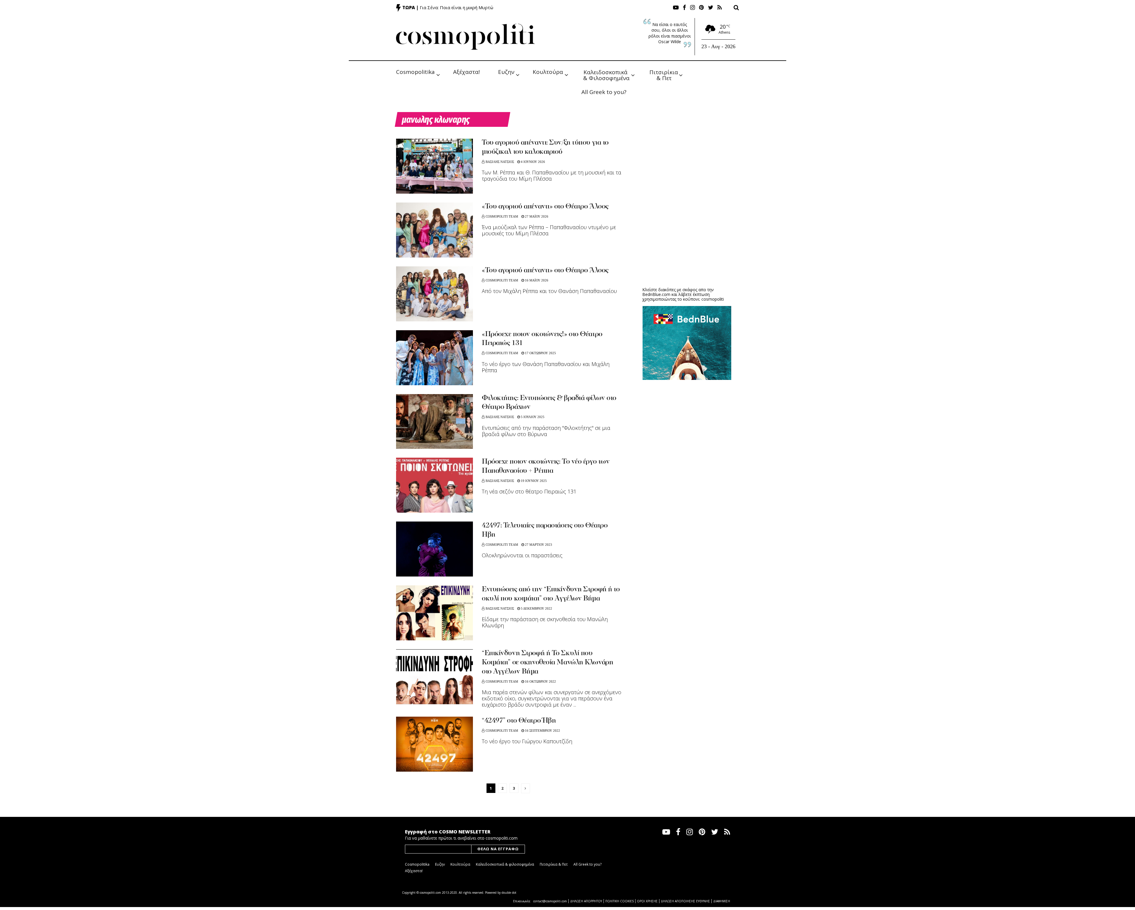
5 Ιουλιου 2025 (532, 417)
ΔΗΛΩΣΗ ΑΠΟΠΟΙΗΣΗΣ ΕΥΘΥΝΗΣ (685, 901)
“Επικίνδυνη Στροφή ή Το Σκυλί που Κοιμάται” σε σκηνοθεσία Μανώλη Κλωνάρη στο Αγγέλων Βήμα (547, 662)
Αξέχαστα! (466, 72)
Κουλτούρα (548, 72)
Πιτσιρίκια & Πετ (664, 74)
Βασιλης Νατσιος (500, 161)
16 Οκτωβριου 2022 (540, 681)
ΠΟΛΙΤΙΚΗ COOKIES (619, 901)
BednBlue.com (656, 294)
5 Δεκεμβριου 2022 (536, 608)
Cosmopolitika (415, 72)
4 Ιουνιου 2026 (532, 161)
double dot (509, 892)
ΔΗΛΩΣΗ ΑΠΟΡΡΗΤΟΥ (586, 901)
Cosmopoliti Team (502, 216)
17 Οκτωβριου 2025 (540, 353)
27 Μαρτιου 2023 (538, 544)
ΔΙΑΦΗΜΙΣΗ (721, 901)
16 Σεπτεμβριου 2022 (542, 730)
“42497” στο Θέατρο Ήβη (519, 720)
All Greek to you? (603, 92)
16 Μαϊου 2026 (536, 280)
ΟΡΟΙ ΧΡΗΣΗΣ (647, 901)
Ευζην (506, 72)
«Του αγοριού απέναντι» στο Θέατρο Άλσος (545, 206)
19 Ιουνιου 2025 (533, 480)
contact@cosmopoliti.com (550, 901)
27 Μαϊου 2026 (536, 216)
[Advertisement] (687, 236)
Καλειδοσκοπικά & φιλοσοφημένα (505, 864)
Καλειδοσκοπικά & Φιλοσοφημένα (606, 74)
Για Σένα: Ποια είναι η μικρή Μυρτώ (456, 7)
